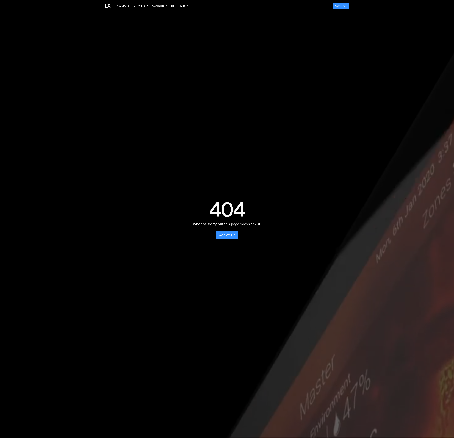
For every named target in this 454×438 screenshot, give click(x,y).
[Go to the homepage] (108, 6)
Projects (122, 5)
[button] (141, 6)
